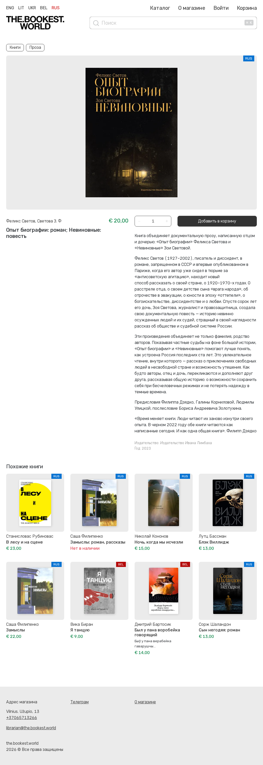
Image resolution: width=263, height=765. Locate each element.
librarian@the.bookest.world (31, 727)
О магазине (191, 8)
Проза (35, 47)
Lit (21, 7)
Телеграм (79, 701)
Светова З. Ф (49, 221)
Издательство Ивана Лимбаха (186, 443)
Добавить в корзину (217, 221)
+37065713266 (21, 717)
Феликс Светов (20, 221)
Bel (44, 7)
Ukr (32, 7)
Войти (221, 8)
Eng (10, 7)
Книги (15, 47)
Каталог (160, 8)
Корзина (247, 8)
